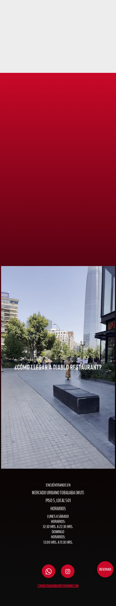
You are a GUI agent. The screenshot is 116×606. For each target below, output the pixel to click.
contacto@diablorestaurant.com (58, 585)
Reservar (105, 569)
